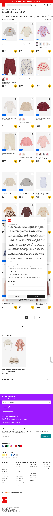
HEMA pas (18, 466)
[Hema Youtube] (21, 446)
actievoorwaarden (33, 477)
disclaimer (13, 490)
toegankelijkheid (25, 490)
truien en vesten (28, 16)
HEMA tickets (18, 480)
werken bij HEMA (33, 466)
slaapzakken (45, 16)
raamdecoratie (5, 476)
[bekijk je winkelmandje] (47, 5)
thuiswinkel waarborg (14, 492)
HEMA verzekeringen (20, 482)
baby (7, 9)
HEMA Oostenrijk (46, 470)
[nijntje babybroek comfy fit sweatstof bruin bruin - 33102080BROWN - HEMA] (37, 300)
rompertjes (6, 16)
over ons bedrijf (33, 464)
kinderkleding (5, 467)
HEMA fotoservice (19, 476)
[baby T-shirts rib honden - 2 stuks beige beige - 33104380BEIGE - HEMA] (3, 225)
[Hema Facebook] (3, 446)
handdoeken (4, 475)
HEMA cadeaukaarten (20, 478)
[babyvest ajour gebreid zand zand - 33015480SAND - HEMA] (20, 119)
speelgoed (4, 478)
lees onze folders (19, 468)
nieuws (17, 485)
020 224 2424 (5, 418)
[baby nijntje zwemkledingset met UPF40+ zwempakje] (14, 355)
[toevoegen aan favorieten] (15, 23)
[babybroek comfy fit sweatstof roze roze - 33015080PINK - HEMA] (7, 78)
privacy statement (6, 490)
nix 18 (3, 492)
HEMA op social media (20, 473)
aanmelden (46, 436)
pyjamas (37, 16)
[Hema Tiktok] (19, 446)
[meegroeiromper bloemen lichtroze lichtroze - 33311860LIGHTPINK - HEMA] (44, 44)
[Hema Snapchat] (13, 446)
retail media (32, 483)
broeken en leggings (16, 16)
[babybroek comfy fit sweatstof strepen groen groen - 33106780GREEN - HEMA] (40, 300)
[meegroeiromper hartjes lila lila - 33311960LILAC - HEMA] (37, 44)
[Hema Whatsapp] (8, 446)
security (18, 490)
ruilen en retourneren (8, 412)
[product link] (9, 31)
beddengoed (5, 471)
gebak (3, 480)
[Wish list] (44, 5)
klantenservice (33, 475)
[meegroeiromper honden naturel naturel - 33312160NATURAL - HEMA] (47, 44)
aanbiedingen (22, 383)
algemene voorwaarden (35, 490)
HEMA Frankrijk (46, 468)
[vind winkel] (49, 402)
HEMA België (45, 464)
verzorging (4, 383)
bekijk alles (48, 379)
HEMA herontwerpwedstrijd (21, 474)
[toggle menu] (50, 5)
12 (39, 317)
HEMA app (18, 464)
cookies (43, 490)
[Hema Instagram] (11, 446)
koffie (3, 482)
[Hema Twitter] (6, 446)
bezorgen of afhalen (8, 411)
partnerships (32, 482)
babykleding (11, 9)
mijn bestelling (6, 409)
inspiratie (17, 483)
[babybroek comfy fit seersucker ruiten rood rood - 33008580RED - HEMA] (7, 300)
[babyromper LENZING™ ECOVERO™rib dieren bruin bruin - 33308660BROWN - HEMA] (40, 154)
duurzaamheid (33, 468)
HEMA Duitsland (46, 466)
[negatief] (28, 330)
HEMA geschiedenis (34, 471)
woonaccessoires (5, 473)
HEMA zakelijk (33, 473)
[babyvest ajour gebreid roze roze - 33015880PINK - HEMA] (23, 119)
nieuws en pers (33, 470)
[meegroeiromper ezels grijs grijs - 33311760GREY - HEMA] (40, 44)
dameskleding (5, 466)
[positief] (24, 330)
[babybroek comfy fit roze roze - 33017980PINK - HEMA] (3, 300)
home (3, 9)
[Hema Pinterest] (16, 446)
